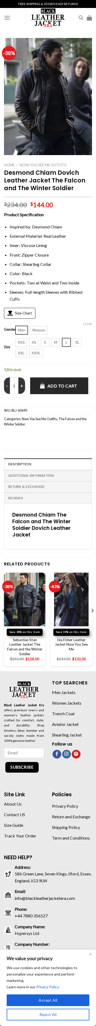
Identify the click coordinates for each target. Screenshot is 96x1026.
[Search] (81, 17)
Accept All (48, 1000)
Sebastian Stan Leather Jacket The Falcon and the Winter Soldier (24, 647)
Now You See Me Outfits (43, 165)
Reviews (15, 498)
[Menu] (7, 17)
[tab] (48, 464)
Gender (10, 329)
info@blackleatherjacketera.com (45, 898)
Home (9, 165)
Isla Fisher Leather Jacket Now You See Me (71, 644)
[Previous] (3, 621)
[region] (48, 988)
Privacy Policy (47, 987)
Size (7, 347)
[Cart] (89, 18)
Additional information (31, 475)
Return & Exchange (26, 486)
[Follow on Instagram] (66, 754)
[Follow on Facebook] (57, 754)
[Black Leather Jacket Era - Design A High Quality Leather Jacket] (48, 17)
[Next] (92, 621)
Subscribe (21, 767)
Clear (87, 324)
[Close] (90, 954)
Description (19, 464)
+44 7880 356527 (31, 915)
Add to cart (62, 385)
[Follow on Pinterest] (76, 754)
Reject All (48, 1014)
